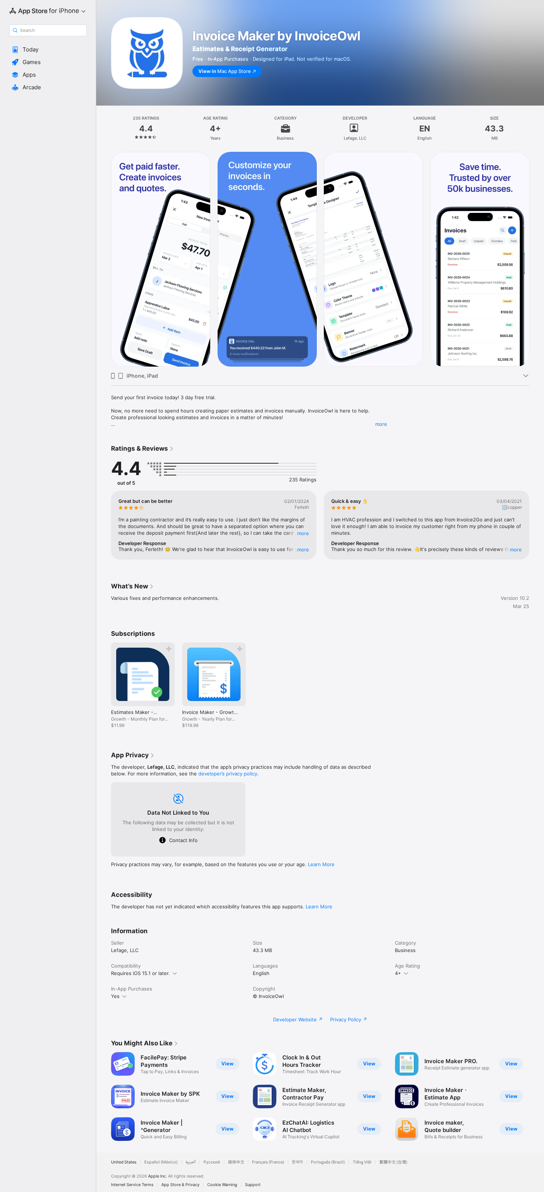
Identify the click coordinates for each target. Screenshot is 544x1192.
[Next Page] (536, 259)
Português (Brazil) (328, 1162)
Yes (115, 996)
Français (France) (268, 1162)
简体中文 (236, 1162)
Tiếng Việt (362, 1162)
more (381, 424)
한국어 (297, 1162)
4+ (398, 973)
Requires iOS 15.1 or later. (140, 973)
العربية (190, 1162)
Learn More (321, 864)
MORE (303, 533)
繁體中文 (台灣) (393, 1162)
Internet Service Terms (132, 1185)
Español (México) (161, 1162)
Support (253, 1185)
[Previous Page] (103, 259)
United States (124, 1162)
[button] (48, 49)
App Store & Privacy (180, 1185)
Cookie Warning (222, 1185)
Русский (212, 1162)
